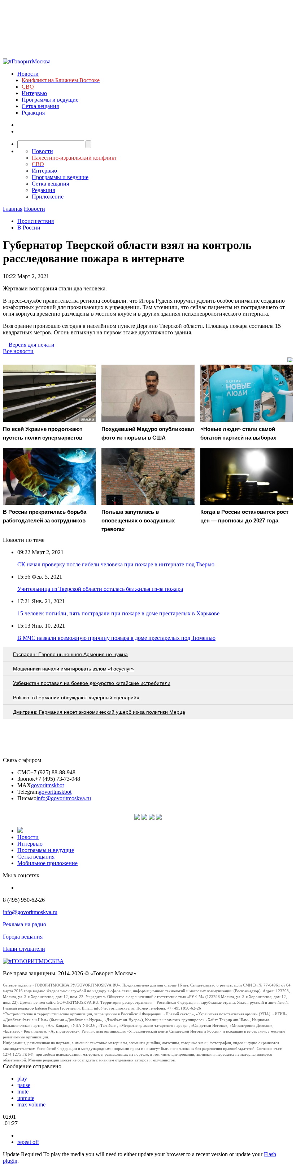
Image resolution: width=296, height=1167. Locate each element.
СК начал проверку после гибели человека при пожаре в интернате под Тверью (115, 564)
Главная (12, 209)
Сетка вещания (40, 106)
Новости (28, 74)
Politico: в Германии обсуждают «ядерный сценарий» (76, 697)
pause (23, 1085)
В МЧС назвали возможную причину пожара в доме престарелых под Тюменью (116, 638)
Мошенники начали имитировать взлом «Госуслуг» (73, 669)
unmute (25, 1098)
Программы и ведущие (50, 100)
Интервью (34, 93)
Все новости (18, 351)
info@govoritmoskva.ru (63, 798)
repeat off (28, 1142)
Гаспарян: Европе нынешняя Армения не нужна (70, 654)
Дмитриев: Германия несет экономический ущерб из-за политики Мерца (99, 712)
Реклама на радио (24, 924)
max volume (31, 1104)
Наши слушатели (24, 949)
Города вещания (23, 937)
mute (23, 1091)
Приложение (48, 196)
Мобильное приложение (47, 863)
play (22, 1078)
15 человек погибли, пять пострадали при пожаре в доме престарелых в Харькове (118, 613)
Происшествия (35, 221)
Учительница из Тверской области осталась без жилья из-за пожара (100, 589)
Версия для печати (32, 345)
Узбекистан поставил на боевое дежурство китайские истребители (91, 683)
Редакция (33, 113)
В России (28, 227)
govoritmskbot (47, 785)
